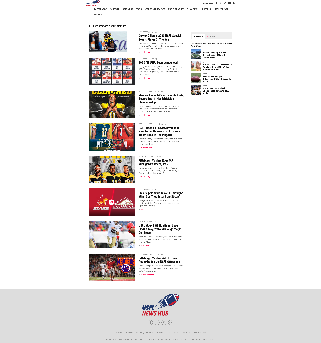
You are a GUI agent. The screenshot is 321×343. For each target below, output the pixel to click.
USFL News (143, 32)
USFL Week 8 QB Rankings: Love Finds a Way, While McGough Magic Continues (160, 229)
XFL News (119, 332)
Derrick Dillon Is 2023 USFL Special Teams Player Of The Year (160, 37)
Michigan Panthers (148, 156)
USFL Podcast (221, 9)
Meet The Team (199, 332)
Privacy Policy (174, 332)
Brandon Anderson (148, 274)
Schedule (114, 9)
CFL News (129, 332)
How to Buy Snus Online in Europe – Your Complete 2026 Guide (216, 91)
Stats (139, 9)
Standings (128, 9)
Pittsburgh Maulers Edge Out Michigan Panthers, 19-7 (156, 162)
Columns (143, 221)
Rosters (206, 9)
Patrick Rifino (146, 245)
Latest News (100, 9)
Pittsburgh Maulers (148, 254)
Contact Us (186, 332)
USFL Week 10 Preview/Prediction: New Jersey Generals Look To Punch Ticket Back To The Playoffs (160, 131)
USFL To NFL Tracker (155, 9)
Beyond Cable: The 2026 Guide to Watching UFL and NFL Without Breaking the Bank (217, 67)
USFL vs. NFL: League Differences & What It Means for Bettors (217, 79)
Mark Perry (145, 52)
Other (97, 14)
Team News (192, 9)
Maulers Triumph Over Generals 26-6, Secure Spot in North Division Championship (161, 98)
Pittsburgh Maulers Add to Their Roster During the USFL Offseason (159, 259)
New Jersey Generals (148, 91)
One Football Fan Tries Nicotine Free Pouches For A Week (211, 44)
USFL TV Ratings (176, 9)
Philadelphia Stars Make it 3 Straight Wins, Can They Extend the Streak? (161, 194)
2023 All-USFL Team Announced (158, 62)
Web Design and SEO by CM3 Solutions (151, 332)
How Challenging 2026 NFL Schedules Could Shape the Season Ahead (215, 55)
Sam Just (144, 209)
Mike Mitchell (146, 147)
